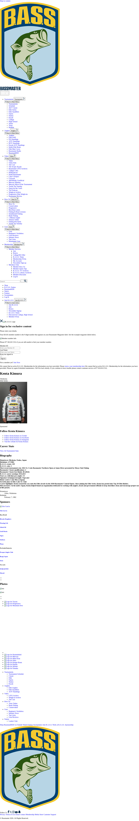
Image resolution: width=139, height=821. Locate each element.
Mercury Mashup (15, 182)
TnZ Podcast (13, 190)
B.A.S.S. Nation (10, 287)
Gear (6, 227)
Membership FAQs (19, 259)
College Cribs (13, 171)
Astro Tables (13, 703)
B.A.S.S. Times (18, 257)
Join (14, 251)
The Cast (12, 165)
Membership (8, 244)
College (11, 120)
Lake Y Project (14, 176)
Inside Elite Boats (15, 147)
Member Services (15, 249)
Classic (11, 676)
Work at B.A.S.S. (58, 725)
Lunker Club (13, 721)
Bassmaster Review (15, 196)
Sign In (3, 358)
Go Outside (18, 725)
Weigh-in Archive (15, 192)
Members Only (14, 265)
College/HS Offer (19, 255)
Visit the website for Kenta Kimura (16, 442)
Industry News (14, 237)
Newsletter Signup (15, 311)
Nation (11, 116)
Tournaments (8, 99)
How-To (7, 199)
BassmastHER (14, 153)
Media (37, 814)
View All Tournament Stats (9, 451)
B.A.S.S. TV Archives (21, 271)
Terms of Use (10, 814)
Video (6, 156)
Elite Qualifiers (14, 112)
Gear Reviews (13, 235)
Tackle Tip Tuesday (15, 186)
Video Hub (12, 163)
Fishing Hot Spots (15, 222)
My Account (17, 261)
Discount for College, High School (21, 315)
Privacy (2, 814)
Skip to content (5, 1)
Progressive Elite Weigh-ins (18, 194)
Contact (22, 814)
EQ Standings (13, 139)
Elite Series (12, 110)
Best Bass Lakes (14, 210)
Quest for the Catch (15, 188)
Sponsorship (69, 725)
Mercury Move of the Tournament (20, 184)
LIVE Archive (14, 696)
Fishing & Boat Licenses (17, 212)
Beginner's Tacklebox (16, 233)
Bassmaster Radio (15, 151)
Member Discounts (19, 275)
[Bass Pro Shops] (30, 653)
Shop (6, 285)
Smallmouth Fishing (15, 214)
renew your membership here (75, 366)
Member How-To (19, 267)
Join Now (16, 362)
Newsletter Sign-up (19, 263)
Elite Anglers (13, 688)
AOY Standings (14, 141)
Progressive (13, 208)
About (17, 814)
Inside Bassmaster (15, 174)
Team (10, 125)
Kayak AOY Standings (17, 145)
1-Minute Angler (14, 218)
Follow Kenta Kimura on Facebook (16, 438)
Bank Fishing (13, 216)
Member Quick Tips (20, 269)
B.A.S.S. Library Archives (22, 273)
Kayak (11, 118)
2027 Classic (13, 108)
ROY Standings (14, 143)
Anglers (7, 131)
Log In (15, 277)
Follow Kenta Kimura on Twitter (15, 436)
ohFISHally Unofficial (16, 180)
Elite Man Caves (14, 149)
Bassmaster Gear (14, 241)
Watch (6, 291)
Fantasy (7, 293)
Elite (10, 678)
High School (13, 122)
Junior (11, 123)
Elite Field (12, 137)
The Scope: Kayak (15, 167)
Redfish (11, 127)
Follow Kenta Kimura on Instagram (16, 440)
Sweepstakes (8, 295)
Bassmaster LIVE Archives (18, 169)
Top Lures (12, 239)
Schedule (12, 106)
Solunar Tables (14, 220)
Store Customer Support (48, 814)
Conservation (13, 206)
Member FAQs (14, 317)
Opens (11, 114)
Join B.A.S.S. (9, 300)
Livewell (12, 178)
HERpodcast (13, 173)
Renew (15, 253)
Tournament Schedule (16, 674)
